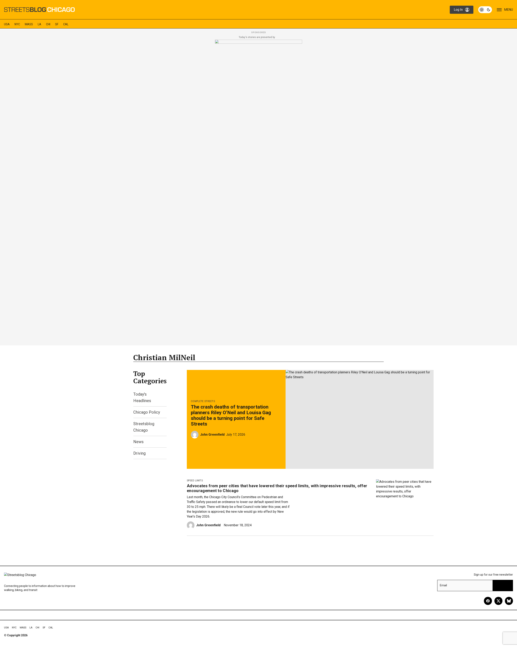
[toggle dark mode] (485, 9)
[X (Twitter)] (498, 601)
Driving (139, 453)
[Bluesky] (509, 601)
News (138, 441)
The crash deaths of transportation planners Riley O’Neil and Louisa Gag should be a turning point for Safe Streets (231, 415)
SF (56, 24)
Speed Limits (195, 480)
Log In (458, 10)
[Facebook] (488, 601)
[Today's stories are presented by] (258, 191)
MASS (29, 24)
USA (7, 24)
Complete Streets (203, 401)
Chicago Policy (146, 412)
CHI (48, 24)
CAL (65, 24)
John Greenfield (212, 434)
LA (39, 24)
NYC (17, 24)
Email (443, 585)
